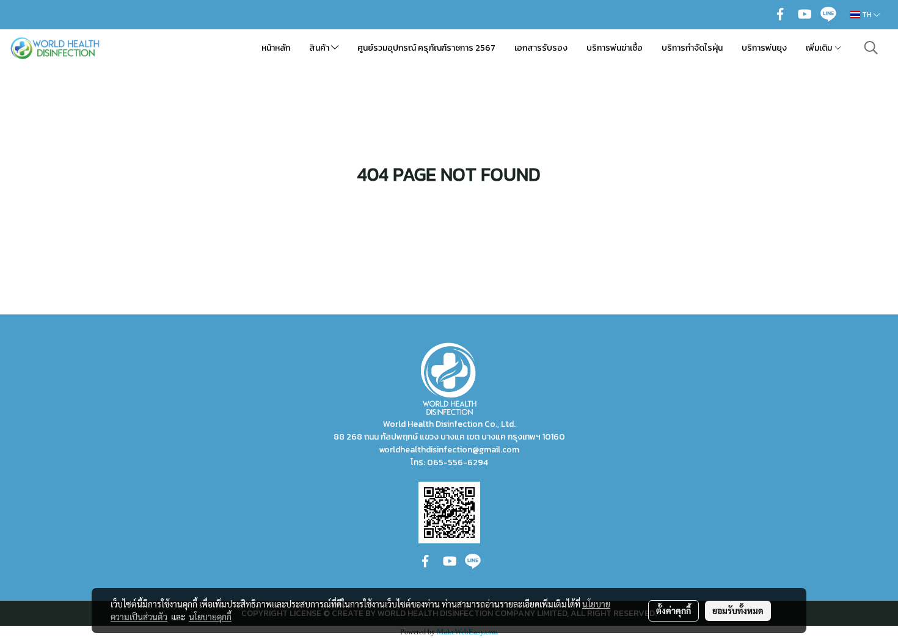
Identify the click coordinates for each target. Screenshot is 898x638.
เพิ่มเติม (820, 48)
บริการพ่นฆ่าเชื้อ (614, 48)
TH (867, 14)
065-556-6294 (457, 462)
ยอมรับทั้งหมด (738, 610)
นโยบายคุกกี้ (210, 616)
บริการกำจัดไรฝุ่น (692, 48)
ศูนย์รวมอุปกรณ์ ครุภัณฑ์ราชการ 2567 (426, 48)
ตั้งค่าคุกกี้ (673, 610)
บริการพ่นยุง (764, 48)
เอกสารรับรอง (541, 48)
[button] (871, 47)
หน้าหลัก (275, 48)
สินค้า (320, 48)
